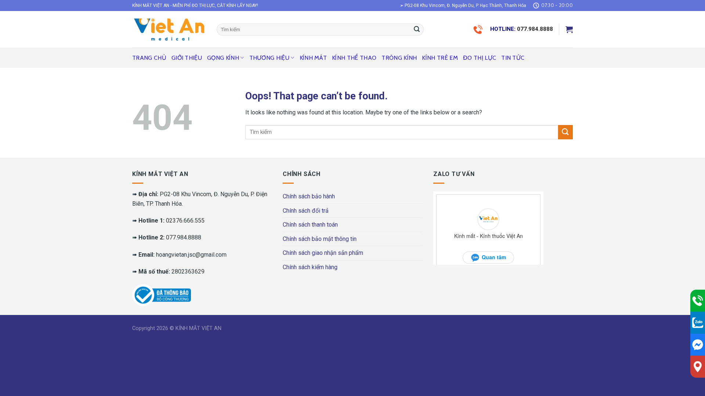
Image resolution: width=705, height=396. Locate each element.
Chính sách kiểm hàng (310, 267)
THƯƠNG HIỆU (269, 57)
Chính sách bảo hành (309, 196)
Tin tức (512, 57)
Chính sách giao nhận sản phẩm (323, 252)
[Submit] (417, 29)
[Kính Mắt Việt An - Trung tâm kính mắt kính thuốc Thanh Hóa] (169, 29)
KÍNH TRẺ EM (440, 57)
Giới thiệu (186, 57)
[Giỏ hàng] (569, 29)
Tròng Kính (399, 57)
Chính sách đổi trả (306, 210)
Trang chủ (149, 57)
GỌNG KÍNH (223, 57)
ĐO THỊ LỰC (479, 57)
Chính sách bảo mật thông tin (320, 238)
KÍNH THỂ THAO (354, 57)
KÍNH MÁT (313, 57)
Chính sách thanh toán (310, 224)
